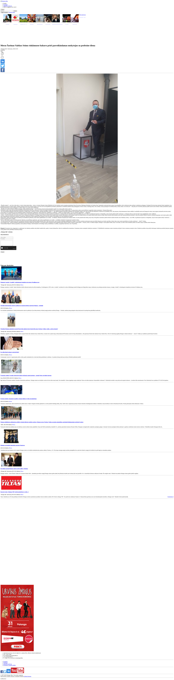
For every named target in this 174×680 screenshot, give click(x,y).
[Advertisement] (87, 34)
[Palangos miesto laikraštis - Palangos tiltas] (4, 1)
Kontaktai (5, 4)
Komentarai (170, 496)
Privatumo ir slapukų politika (9, 665)
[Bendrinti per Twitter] (3, 67)
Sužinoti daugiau (27, 676)
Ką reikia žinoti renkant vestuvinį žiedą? (10, 352)
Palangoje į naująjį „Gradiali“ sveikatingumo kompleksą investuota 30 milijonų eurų (20, 282)
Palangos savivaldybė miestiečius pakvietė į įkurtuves (13, 445)
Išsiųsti (2, 252)
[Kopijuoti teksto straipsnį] (2, 55)
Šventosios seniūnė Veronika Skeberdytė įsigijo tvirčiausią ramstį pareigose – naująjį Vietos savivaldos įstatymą (26, 375)
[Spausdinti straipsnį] (2, 58)
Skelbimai (5, 662)
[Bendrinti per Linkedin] (3, 63)
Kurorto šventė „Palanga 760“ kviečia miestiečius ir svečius (15, 492)
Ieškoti (15, 10)
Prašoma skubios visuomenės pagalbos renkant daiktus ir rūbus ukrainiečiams (19, 398)
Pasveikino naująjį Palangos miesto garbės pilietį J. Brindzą (14, 468)
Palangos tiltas (12, 12)
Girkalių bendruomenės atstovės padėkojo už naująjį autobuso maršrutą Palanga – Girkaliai (22, 305)
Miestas (21, 284)
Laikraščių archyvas (7, 5)
